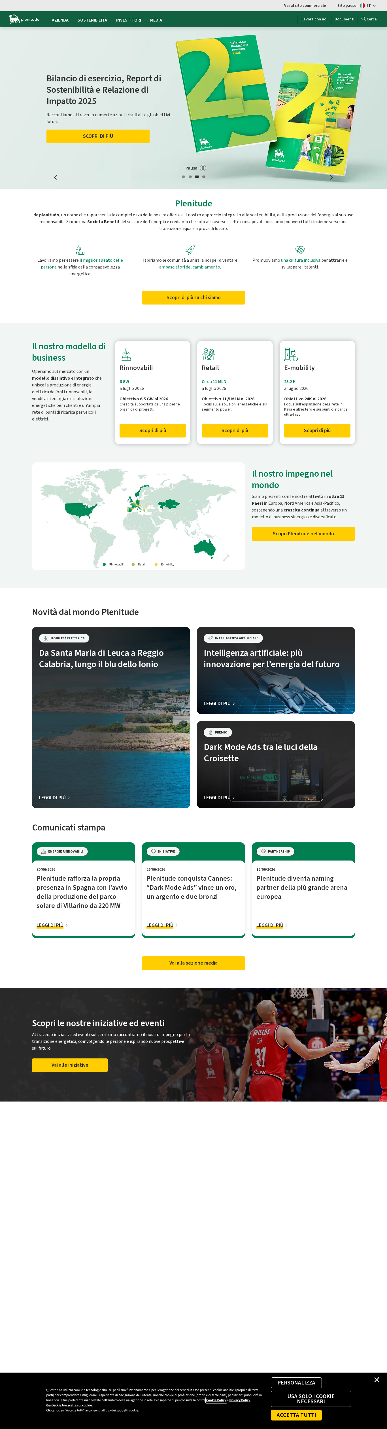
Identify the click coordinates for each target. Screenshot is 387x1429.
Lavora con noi (314, 19)
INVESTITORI (128, 20)
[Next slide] (331, 177)
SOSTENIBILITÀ (92, 20)
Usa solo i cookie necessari (311, 1398)
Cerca (372, 19)
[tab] (183, 177)
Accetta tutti (296, 1415)
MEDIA (156, 20)
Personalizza (296, 1383)
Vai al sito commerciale (305, 6)
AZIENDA (60, 20)
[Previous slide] (55, 177)
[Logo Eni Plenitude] (24, 19)
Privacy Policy (239, 1400)
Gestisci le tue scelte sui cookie (69, 1405)
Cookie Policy (216, 1400)
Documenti (344, 19)
